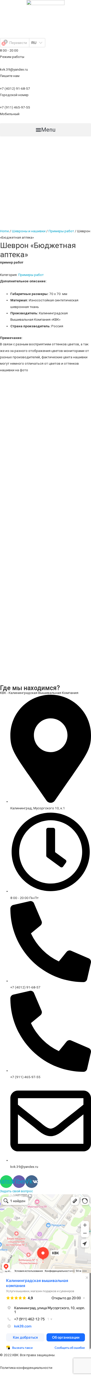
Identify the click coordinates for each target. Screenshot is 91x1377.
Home (4, 231)
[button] (45, 129)
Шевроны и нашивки (29, 231)
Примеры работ (61, 231)
